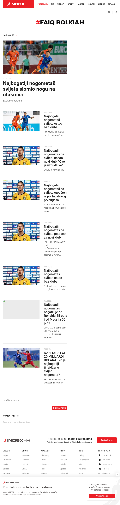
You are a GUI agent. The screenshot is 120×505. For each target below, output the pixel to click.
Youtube (106, 460)
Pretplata (42, 4)
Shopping (45, 455)
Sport (71, 4)
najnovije (8, 35)
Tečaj (81, 455)
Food (43, 469)
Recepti (63, 460)
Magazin (45, 451)
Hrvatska (7, 460)
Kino (81, 464)
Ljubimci (44, 464)
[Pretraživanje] (115, 12)
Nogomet (26, 455)
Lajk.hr (63, 464)
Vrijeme (82, 469)
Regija (5, 464)
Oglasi (91, 4)
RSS (81, 473)
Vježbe (63, 469)
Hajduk (25, 464)
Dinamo (25, 460)
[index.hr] (18, 4)
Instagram (107, 464)
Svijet (5, 455)
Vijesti (60, 4)
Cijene (101, 4)
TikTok (106, 469)
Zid (52, 4)
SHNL (24, 469)
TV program (84, 460)
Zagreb (6, 469)
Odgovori (64, 473)
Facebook (107, 455)
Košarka (25, 473)
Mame (44, 473)
